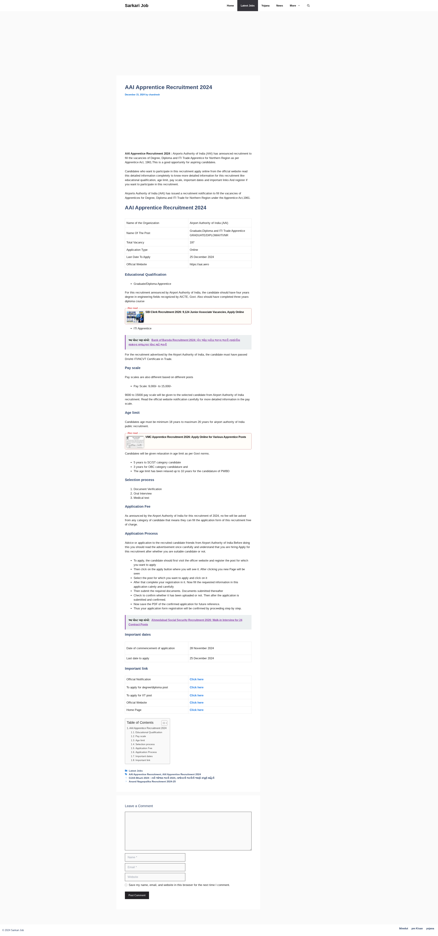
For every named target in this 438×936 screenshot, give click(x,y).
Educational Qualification (149, 732)
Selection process (145, 744)
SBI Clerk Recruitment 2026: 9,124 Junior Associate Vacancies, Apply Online (194, 312)
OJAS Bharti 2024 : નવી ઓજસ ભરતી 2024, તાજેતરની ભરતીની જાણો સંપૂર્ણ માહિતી (171, 778)
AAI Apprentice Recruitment (145, 774)
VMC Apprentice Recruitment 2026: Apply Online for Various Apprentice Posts (195, 437)
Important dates (144, 756)
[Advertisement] (188, 50)
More (293, 5)
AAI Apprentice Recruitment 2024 (147, 728)
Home (230, 5)
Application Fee (144, 748)
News (279, 5)
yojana (430, 928)
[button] (308, 5)
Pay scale (141, 736)
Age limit (140, 740)
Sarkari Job (136, 5)
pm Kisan (417, 928)
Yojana (265, 5)
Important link (143, 760)
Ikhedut (403, 928)
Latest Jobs (248, 5)
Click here (196, 679)
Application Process (146, 752)
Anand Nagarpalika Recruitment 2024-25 (152, 781)
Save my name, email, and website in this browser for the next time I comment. (179, 885)
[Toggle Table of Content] (162, 723)
